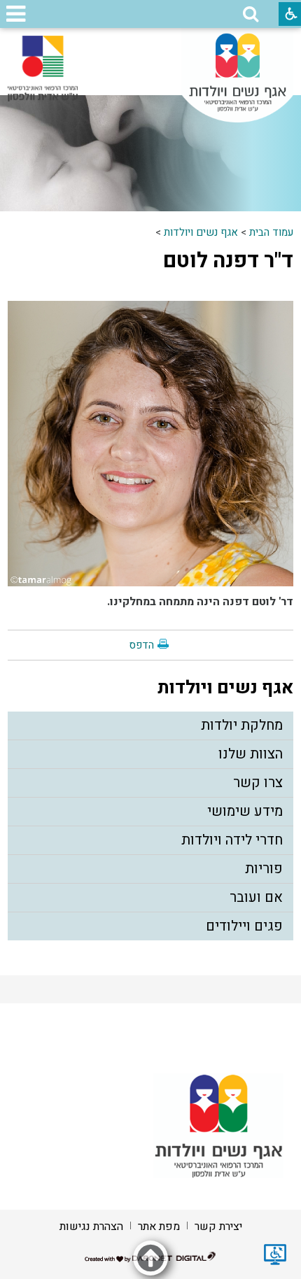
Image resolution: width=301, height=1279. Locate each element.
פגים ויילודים (244, 926)
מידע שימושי (245, 811)
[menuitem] (151, 726)
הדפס (141, 645)
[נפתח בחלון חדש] (43, 68)
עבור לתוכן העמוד (150, 42)
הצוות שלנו (250, 754)
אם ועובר (256, 897)
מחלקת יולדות (242, 725)
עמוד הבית (271, 232)
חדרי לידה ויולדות (232, 840)
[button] (250, 14)
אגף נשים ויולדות (201, 232)
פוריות (264, 868)
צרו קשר (258, 782)
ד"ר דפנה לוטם (228, 261)
